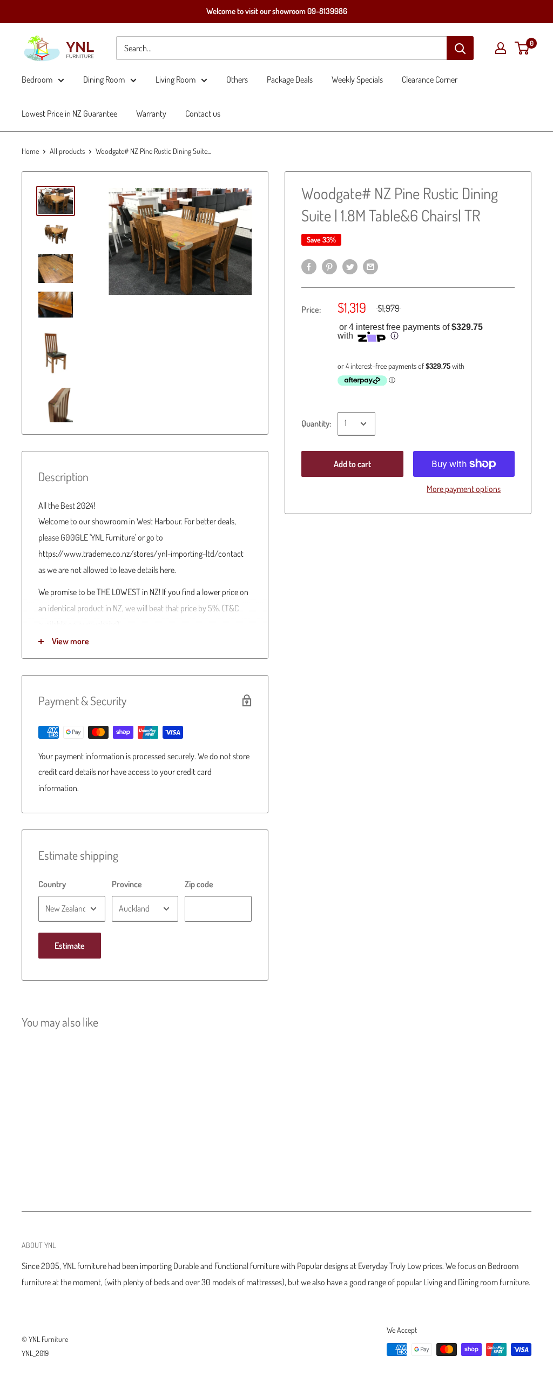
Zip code (199, 884)
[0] (522, 48)
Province (127, 884)
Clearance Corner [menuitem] (429, 79)
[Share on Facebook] (308, 266)
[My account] (500, 48)
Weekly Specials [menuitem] (357, 79)
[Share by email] (370, 266)
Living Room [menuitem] (175, 79)
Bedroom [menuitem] (37, 79)
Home (30, 151)
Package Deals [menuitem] (290, 79)
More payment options (464, 488)
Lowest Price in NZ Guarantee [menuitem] (69, 113)
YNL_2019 (35, 1353)
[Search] (460, 48)
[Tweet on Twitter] (350, 266)
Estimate (70, 945)
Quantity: (316, 423)
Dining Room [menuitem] (104, 79)
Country (52, 884)
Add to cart (352, 463)
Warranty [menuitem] (151, 113)
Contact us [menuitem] (202, 113)
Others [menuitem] (237, 79)
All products (67, 151)
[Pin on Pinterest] (329, 266)
